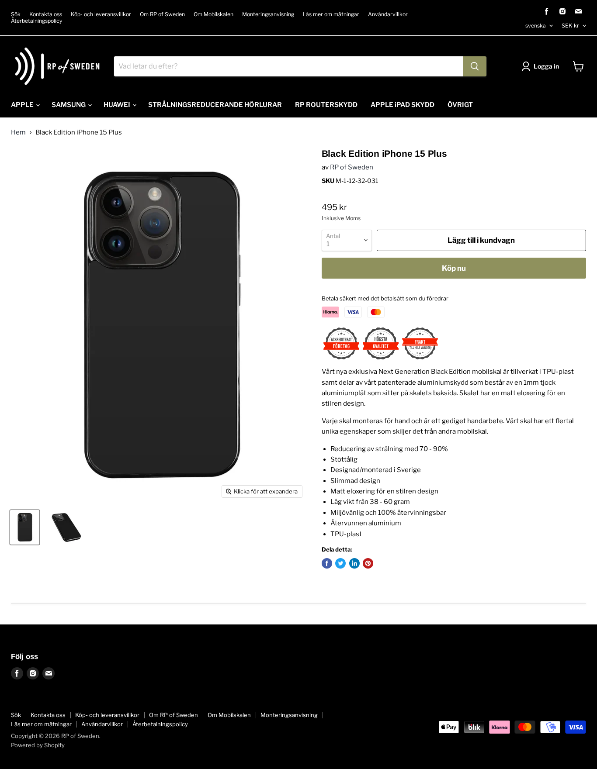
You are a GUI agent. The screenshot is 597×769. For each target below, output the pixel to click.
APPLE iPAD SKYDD (402, 105)
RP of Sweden (351, 167)
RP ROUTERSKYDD (326, 105)
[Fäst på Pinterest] (368, 563)
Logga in (546, 66)
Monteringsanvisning (268, 14)
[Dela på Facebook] (327, 563)
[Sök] (474, 66)
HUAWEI (118, 105)
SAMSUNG (69, 105)
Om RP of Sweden (162, 14)
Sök (16, 14)
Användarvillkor (388, 14)
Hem (18, 132)
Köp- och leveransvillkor (101, 14)
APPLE (23, 105)
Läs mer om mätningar (331, 14)
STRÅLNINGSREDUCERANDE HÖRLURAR (215, 105)
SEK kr (570, 25)
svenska (535, 25)
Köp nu (454, 268)
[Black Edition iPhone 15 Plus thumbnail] (24, 527)
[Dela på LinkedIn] (354, 563)
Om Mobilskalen (213, 14)
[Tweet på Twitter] (340, 563)
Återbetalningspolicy (36, 21)
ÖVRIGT (460, 105)
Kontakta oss (45, 14)
